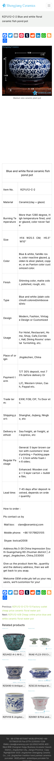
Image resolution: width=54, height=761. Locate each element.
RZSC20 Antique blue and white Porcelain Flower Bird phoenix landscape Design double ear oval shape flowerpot (40, 685)
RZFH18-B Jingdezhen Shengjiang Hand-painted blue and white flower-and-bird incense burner (14, 717)
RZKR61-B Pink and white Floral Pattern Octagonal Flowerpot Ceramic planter (40, 717)
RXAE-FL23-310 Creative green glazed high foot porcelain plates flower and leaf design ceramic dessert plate (40, 654)
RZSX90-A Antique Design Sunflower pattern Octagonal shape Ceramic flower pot (14, 685)
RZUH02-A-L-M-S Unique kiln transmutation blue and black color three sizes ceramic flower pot (14, 654)
